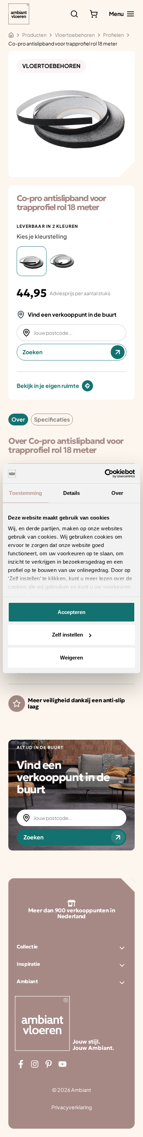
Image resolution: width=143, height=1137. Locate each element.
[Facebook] (21, 1064)
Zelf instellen (67, 635)
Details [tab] (71, 493)
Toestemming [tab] (25, 493)
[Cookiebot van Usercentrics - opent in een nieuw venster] (104, 473)
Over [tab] (117, 493)
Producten (34, 35)
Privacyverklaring (71, 1107)
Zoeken (32, 352)
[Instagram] (35, 1064)
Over (18, 419)
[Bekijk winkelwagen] (94, 14)
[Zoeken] (74, 14)
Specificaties (52, 419)
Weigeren (71, 657)
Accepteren (71, 612)
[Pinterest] (48, 1064)
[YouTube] (62, 1064)
